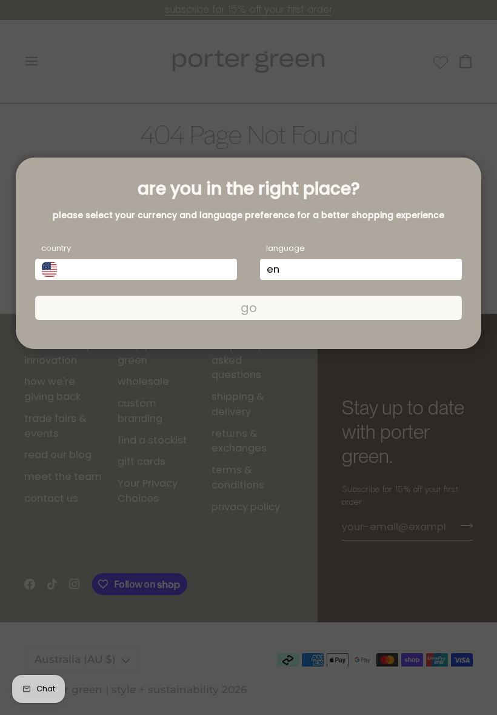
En (273, 269)
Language (285, 248)
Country (56, 248)
